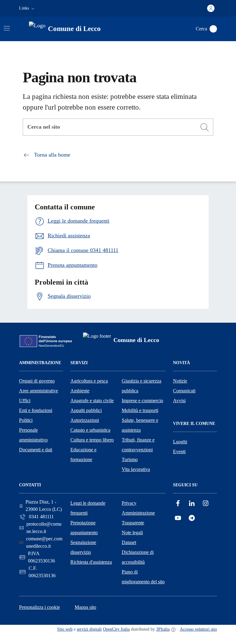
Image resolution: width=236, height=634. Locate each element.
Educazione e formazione (83, 454)
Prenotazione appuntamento (84, 527)
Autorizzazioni (84, 420)
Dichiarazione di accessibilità (138, 557)
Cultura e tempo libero (92, 439)
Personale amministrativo (33, 434)
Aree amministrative (38, 390)
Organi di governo (37, 380)
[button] (27, 8)
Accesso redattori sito (198, 629)
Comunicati (184, 390)
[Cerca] (204, 127)
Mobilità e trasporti (140, 410)
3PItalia (163, 629)
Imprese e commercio (142, 400)
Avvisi (179, 400)
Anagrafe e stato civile (92, 400)
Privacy (129, 503)
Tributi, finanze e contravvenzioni (138, 444)
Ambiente (79, 390)
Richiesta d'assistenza (91, 562)
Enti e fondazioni (35, 410)
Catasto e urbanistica (90, 430)
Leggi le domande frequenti (87, 507)
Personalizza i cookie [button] (39, 607)
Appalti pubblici (86, 410)
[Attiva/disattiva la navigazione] (6, 28)
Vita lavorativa (136, 469)
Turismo (130, 459)
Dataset (129, 542)
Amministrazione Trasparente (138, 517)
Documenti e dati (35, 449)
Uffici (24, 400)
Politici (26, 420)
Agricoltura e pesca (89, 380)
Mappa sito (85, 607)
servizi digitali (89, 629)
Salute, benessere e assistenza (140, 425)
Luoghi (180, 441)
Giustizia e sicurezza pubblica (141, 385)
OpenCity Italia (116, 629)
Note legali (132, 532)
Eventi (179, 451)
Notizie (180, 380)
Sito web (65, 629)
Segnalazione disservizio (83, 547)
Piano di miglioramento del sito (143, 576)
